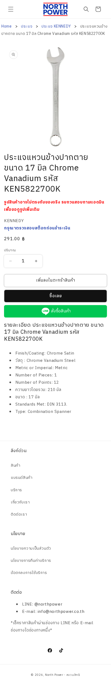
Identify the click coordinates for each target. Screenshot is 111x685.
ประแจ (27, 26)
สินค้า (15, 465)
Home (6, 26)
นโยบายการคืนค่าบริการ (31, 560)
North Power (54, 675)
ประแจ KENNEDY (56, 26)
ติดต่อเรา (19, 514)
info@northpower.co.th (61, 611)
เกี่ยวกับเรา (20, 502)
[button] (11, 9)
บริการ (16, 490)
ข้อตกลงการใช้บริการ (29, 573)
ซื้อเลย (55, 296)
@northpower (48, 604)
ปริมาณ (10, 250)
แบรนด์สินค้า (21, 478)
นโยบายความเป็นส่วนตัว (31, 548)
